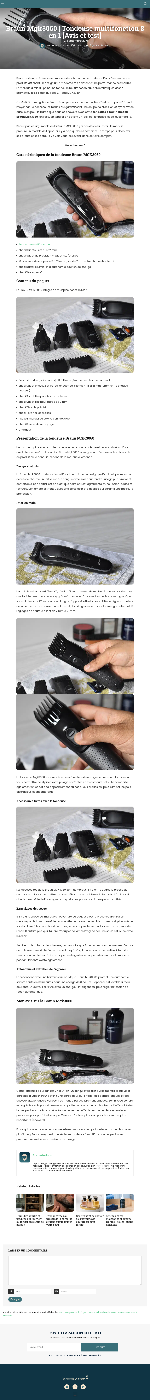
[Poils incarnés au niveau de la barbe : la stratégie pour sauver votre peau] (60, 1195)
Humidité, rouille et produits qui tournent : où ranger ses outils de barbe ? (30, 1220)
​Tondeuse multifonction (34, 244)
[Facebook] (66, 1386)
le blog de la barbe (97, 45)
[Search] (145, 4)
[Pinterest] (83, 1386)
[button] (75, 1394)
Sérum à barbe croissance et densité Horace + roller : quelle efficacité (119, 1220)
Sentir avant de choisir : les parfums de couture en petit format (90, 1220)
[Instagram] (75, 1386)
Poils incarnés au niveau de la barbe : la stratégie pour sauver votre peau (59, 1220)
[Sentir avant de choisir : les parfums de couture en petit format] (90, 1195)
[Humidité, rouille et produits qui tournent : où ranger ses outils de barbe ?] (30, 1195)
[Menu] (3, 4)
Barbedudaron (55, 45)
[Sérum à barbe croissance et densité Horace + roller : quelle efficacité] (120, 1195)
